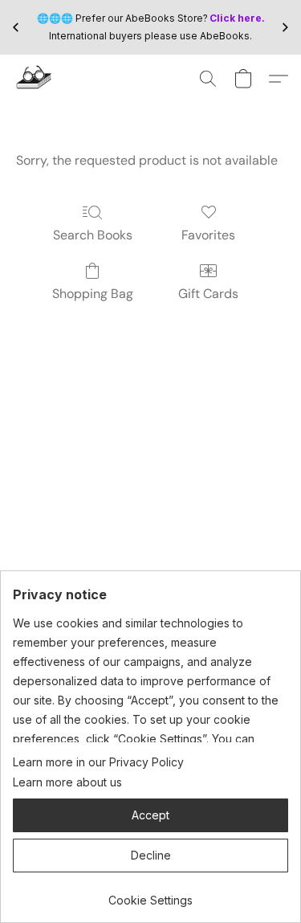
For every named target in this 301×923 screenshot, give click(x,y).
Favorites (208, 235)
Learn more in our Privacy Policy (98, 762)
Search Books (92, 235)
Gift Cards (208, 293)
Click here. (237, 18)
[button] (35, 79)
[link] (150, 894)
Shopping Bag (92, 293)
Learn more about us (67, 782)
